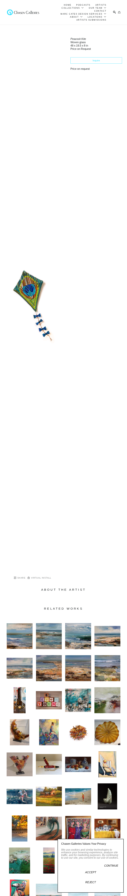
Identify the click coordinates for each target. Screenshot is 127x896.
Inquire (96, 60)
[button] (73, 8)
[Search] (114, 12)
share (21, 578)
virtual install (40, 578)
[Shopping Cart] (119, 12)
